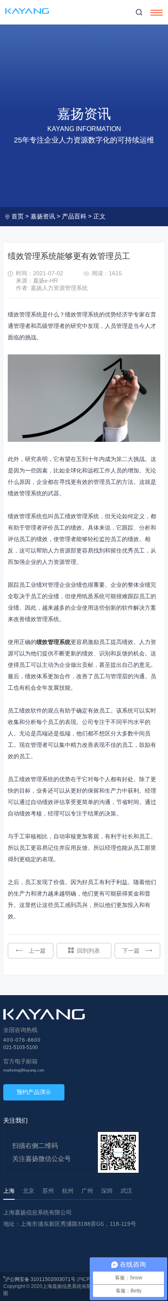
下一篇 (130, 950)
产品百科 (74, 216)
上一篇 (37, 950)
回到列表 (88, 950)
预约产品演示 (34, 1092)
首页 (17, 216)
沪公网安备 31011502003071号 (40, 1279)
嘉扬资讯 (43, 216)
